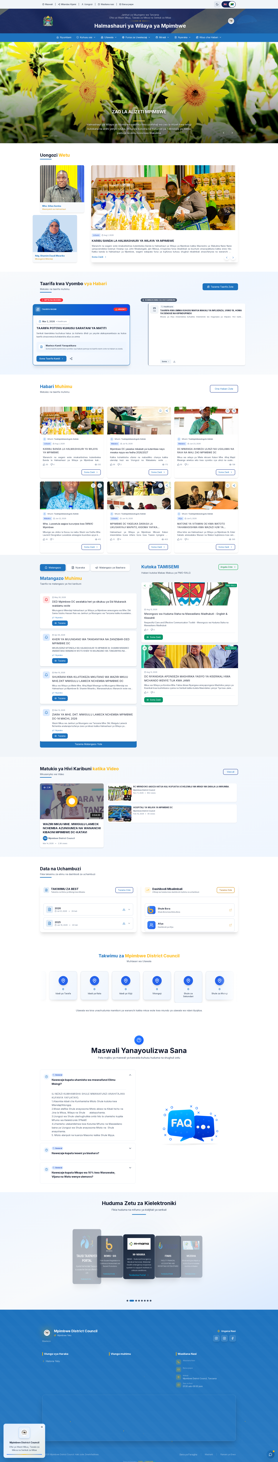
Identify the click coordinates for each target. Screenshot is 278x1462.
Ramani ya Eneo (228, 1454)
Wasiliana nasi (107, 4)
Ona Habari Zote (224, 388)
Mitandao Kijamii (68, 4)
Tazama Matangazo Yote (88, 744)
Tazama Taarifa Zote (222, 286)
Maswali (49, 4)
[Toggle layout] (42, 1427)
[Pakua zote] (124, 909)
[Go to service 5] (142, 1301)
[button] (87, 1105)
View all (230, 772)
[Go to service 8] (150, 1301)
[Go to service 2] (131, 1301)
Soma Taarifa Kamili (49, 358)
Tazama (61, 618)
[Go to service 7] (148, 1301)
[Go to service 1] (127, 1301)
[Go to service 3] (136, 1301)
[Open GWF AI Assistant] (270, 1454)
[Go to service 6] (145, 1301)
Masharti (209, 1454)
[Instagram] (216, 1338)
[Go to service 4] (139, 1301)
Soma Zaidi (100, 257)
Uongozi (88, 4)
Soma (164, 361)
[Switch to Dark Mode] (217, 4)
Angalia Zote (227, 567)
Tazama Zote (124, 890)
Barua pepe (127, 4)
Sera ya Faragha (188, 1454)
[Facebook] (232, 1338)
